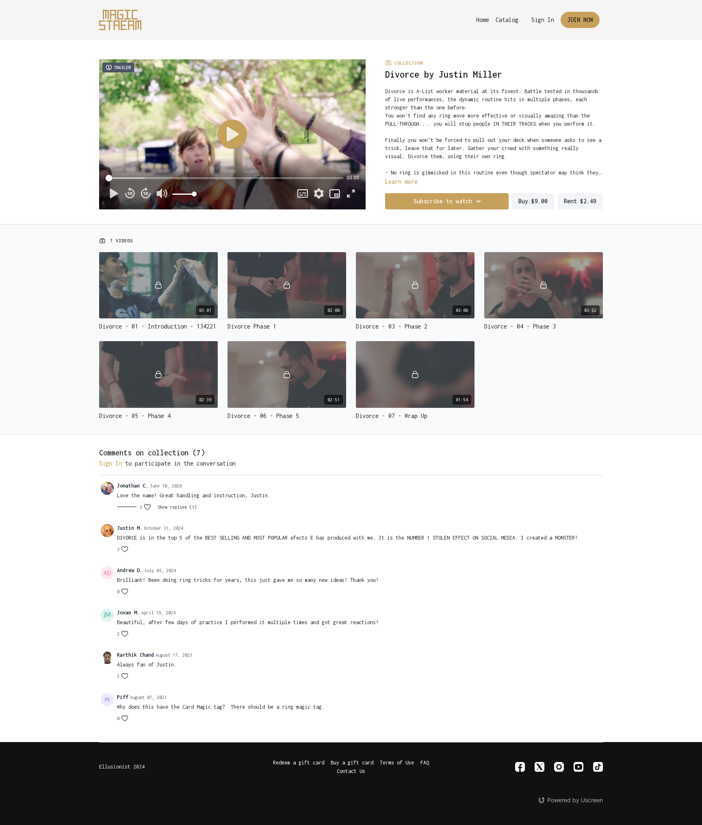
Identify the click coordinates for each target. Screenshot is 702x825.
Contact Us (351, 771)
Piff (122, 697)
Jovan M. (128, 612)
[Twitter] (539, 767)
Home (482, 19)
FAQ (424, 763)
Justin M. (130, 528)
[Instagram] (559, 767)
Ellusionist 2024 (122, 767)
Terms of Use (397, 763)
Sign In (542, 19)
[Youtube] (578, 767)
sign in (110, 463)
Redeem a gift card (298, 763)
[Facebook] (520, 767)
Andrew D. (130, 570)
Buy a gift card (352, 763)
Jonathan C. (132, 486)
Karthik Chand (135, 655)
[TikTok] (598, 767)
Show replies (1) (177, 507)
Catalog (507, 19)
